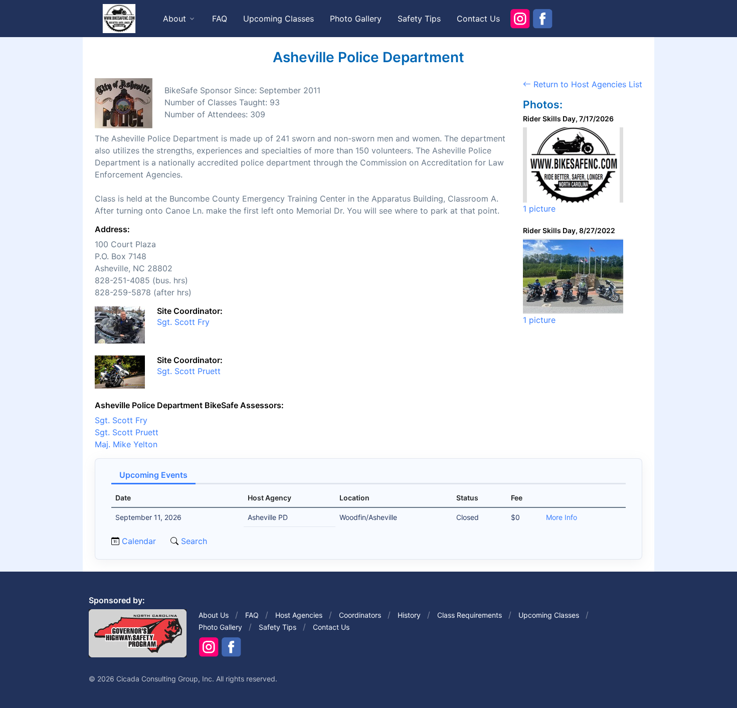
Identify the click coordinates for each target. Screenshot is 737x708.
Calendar (139, 541)
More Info (561, 517)
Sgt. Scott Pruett (189, 371)
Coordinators (360, 615)
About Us (214, 615)
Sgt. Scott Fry (183, 322)
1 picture (539, 209)
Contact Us (478, 19)
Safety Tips (419, 19)
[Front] (119, 18)
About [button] (174, 19)
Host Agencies (298, 615)
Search (192, 541)
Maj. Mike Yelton (126, 444)
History (409, 615)
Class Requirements (469, 615)
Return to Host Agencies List (586, 84)
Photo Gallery (356, 19)
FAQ (219, 19)
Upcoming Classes (278, 19)
